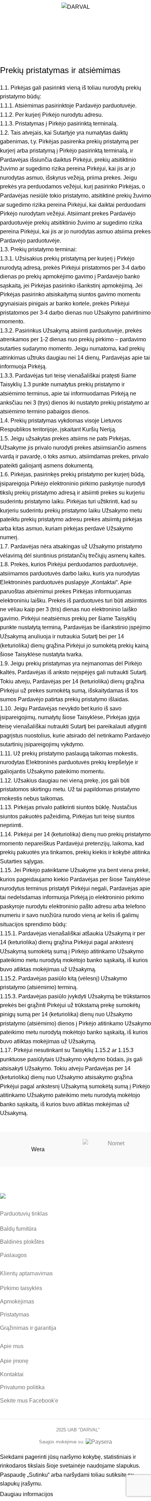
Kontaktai (12, 1374)
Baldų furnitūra (18, 1229)
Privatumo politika (22, 1387)
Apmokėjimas (17, 1301)
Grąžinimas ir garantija (28, 1328)
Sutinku (69, 1494)
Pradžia (58, 41)
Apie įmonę (14, 1361)
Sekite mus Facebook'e (29, 1401)
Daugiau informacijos (26, 1494)
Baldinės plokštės (22, 1242)
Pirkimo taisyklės (21, 1288)
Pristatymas (14, 1315)
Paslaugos (13, 1255)
